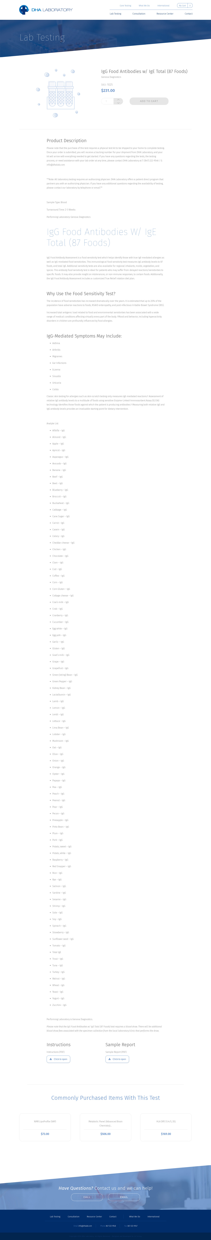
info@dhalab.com (85, 1226)
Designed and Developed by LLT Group (127, 1236)
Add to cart (149, 101)
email (124, 1197)
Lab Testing (115, 14)
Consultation (138, 14)
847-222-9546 (111, 1226)
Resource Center (165, 14)
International (163, 6)
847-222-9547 (132, 1226)
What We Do (144, 6)
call (87, 1197)
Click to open (60, 1059)
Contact (188, 14)
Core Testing (125, 6)
